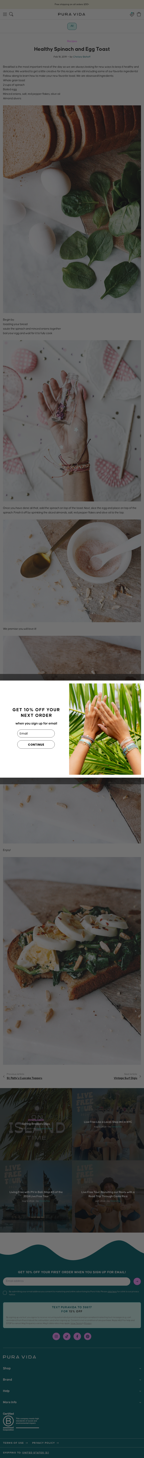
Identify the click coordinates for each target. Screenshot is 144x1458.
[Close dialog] (137, 686)
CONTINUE (36, 744)
